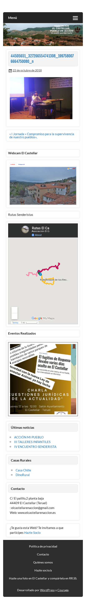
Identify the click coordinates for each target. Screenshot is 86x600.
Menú (12, 18)
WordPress (47, 590)
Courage (62, 590)
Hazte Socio (32, 532)
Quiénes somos (43, 562)
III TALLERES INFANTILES (32, 442)
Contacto (43, 554)
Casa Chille (23, 470)
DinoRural (23, 475)
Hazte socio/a (43, 570)
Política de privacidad (43, 546)
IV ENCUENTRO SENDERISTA (35, 446)
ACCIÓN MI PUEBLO (29, 437)
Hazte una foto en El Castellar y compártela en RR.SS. (43, 578)
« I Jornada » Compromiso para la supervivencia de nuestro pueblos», (41, 135)
